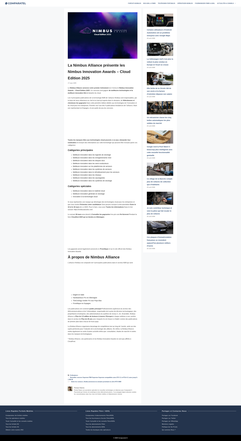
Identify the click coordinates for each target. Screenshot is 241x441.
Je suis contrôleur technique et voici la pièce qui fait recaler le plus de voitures (159, 211)
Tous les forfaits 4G (12, 427)
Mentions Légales (168, 424)
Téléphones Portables (166, 3)
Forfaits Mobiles (134, 3)
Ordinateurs (74, 375)
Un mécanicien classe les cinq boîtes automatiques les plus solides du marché (159, 120)
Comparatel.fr (123, 438)
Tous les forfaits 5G (12, 424)
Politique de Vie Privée (169, 427)
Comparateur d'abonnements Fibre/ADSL (100, 415)
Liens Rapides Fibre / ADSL (98, 411)
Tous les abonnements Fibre (95, 424)
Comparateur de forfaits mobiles (17, 415)
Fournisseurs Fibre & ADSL (205, 3)
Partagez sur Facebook (170, 415)
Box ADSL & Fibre (149, 3)
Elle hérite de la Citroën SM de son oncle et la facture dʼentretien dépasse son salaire (159, 91)
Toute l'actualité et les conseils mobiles (19, 421)
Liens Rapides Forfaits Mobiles (19, 411)
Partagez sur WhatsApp (170, 421)
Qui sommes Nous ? (169, 430)
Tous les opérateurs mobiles (15, 418)
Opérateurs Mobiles (185, 3)
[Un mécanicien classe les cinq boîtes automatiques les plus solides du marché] (160, 113)
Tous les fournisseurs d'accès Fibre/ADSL (100, 418)
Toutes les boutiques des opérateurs (98, 430)
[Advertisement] (102, 125)
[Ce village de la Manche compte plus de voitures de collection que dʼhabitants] (160, 174)
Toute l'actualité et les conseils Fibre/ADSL (100, 421)
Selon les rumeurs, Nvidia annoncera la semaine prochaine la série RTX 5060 (96, 381)
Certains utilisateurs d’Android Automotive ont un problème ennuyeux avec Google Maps (159, 33)
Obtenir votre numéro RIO (14, 430)
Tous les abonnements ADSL (95, 427)
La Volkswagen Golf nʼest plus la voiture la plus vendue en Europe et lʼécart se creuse (160, 62)
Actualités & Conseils (225, 3)
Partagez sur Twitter (169, 418)
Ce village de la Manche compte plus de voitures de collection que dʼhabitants (159, 182)
